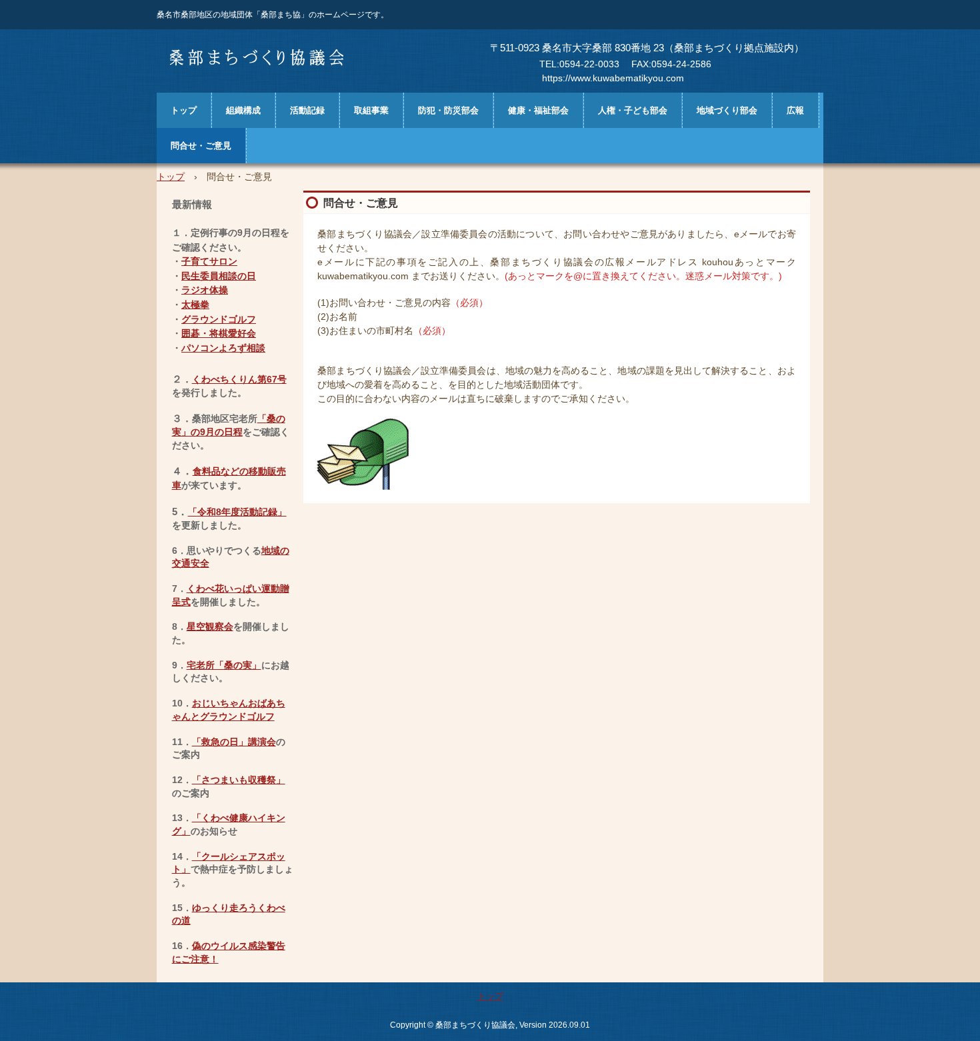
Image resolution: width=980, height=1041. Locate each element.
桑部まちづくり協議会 (261, 57)
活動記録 (307, 110)
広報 (795, 110)
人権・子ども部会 (632, 110)
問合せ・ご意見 (201, 146)
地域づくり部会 (727, 110)
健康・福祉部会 (538, 110)
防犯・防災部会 (448, 110)
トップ (184, 110)
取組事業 (371, 110)
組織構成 (243, 110)
